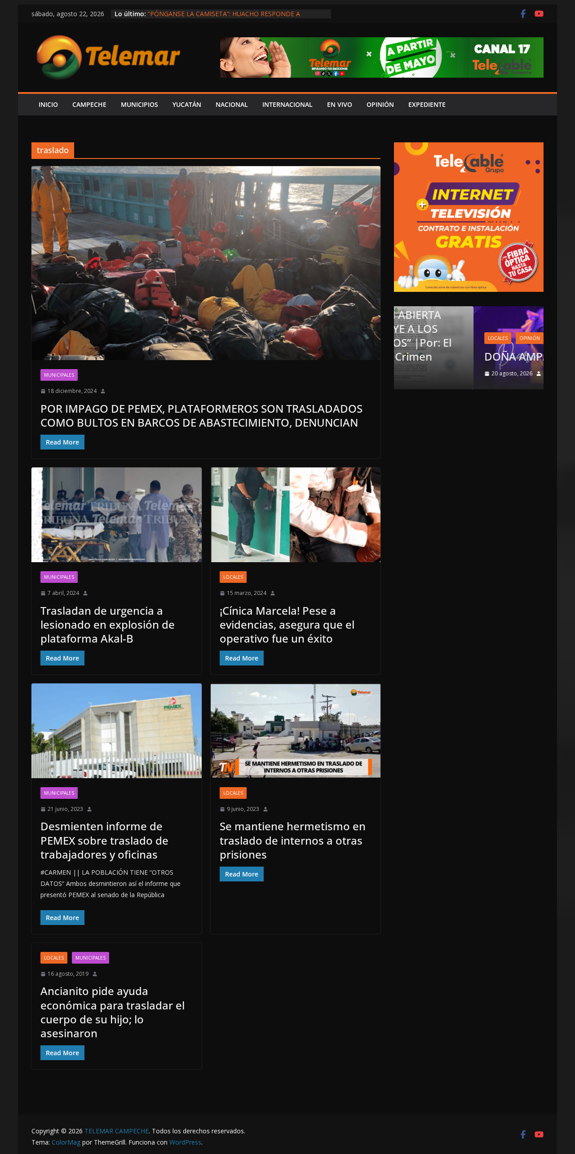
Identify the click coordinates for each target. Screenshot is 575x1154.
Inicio (48, 104)
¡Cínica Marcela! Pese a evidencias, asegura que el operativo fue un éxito (287, 624)
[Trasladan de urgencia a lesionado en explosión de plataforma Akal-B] (116, 514)
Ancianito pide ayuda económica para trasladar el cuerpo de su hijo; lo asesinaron (112, 1011)
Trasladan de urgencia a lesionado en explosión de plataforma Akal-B (107, 624)
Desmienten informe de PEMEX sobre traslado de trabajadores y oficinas (104, 840)
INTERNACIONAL (287, 104)
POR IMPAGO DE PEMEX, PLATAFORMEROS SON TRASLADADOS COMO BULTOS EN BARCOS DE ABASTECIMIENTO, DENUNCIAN (201, 415)
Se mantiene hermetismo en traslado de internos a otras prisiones (293, 840)
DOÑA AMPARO (448, 356)
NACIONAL (232, 104)
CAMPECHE (89, 104)
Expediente (427, 104)
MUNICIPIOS (139, 104)
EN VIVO (339, 104)
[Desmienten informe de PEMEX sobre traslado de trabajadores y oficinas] (116, 730)
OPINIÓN (380, 104)
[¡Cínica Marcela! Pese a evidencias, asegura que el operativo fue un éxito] (296, 514)
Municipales (59, 375)
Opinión (450, 338)
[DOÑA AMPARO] (469, 312)
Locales (233, 577)
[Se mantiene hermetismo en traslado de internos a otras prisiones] (296, 730)
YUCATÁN (186, 104)
